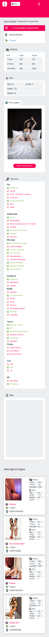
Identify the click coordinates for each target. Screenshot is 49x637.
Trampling (14, 315)
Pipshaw (13, 233)
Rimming (13, 237)
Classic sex (14, 188)
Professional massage (18, 243)
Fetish (12, 207)
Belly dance (14, 282)
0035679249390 (16, 511)
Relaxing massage (17, 266)
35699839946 (15, 630)
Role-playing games (17, 308)
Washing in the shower (18, 230)
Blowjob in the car (16, 335)
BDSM (12, 299)
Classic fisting (15, 348)
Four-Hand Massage (17, 259)
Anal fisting (14, 351)
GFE (11, 328)
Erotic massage (16, 246)
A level (12, 191)
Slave (12, 302)
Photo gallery (14, 103)
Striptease (14, 279)
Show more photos (24, 166)
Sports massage (16, 263)
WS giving (14, 381)
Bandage (13, 312)
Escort (12, 217)
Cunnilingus (14, 338)
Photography (15, 221)
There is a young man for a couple (22, 224)
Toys (11, 204)
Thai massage (15, 253)
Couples (13, 227)
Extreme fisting (15, 354)
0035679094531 (16, 35)
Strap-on (13, 305)
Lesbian (13, 286)
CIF (11, 371)
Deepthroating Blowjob (18, 331)
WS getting (14, 384)
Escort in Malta (10, 21)
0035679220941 (16, 590)
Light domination (16, 295)
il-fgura (12, 40)
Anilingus (13, 341)
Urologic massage (17, 250)
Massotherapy (15, 256)
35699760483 (15, 551)
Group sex (14, 197)
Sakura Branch (15, 269)
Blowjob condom (16, 325)
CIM (11, 364)
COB (11, 367)
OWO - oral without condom (20, 194)
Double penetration (17, 201)
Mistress (13, 292)
